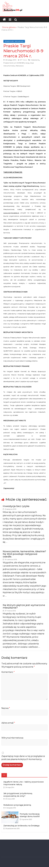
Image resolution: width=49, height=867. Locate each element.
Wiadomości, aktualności (14, 41)
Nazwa (5, 708)
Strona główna (9, 27)
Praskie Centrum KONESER (14, 63)
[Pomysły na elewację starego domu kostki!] (10, 813)
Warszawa (20, 66)
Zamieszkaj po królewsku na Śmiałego (21, 825)
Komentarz (8, 672)
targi (27, 63)
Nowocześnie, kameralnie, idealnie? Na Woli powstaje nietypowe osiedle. (24, 554)
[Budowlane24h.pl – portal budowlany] (4, 19)
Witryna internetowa (12, 738)
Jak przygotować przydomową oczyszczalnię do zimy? (17, 794)
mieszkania (35, 60)
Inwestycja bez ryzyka (16, 506)
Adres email (8, 723)
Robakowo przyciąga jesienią (17, 805)
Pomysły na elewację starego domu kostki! (30, 815)
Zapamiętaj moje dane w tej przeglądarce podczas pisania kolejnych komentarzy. (23, 758)
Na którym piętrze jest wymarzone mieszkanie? (24, 606)
